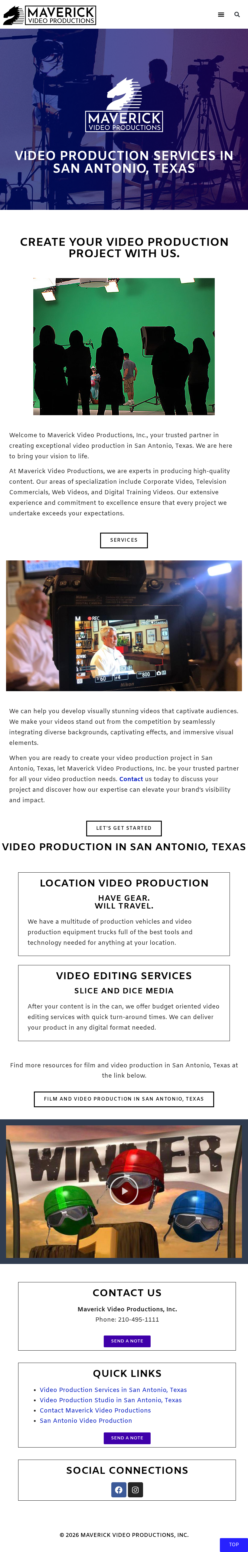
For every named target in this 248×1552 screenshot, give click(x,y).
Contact (131, 779)
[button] (221, 14)
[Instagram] (135, 1489)
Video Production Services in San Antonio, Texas (113, 1390)
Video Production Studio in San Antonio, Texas (111, 1400)
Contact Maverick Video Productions (95, 1411)
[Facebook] (118, 1489)
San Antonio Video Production (86, 1421)
